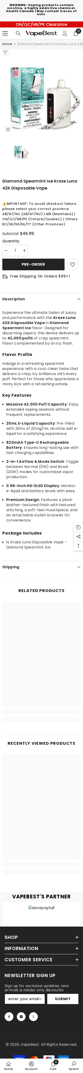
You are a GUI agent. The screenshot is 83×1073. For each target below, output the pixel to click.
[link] (41, 711)
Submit (63, 999)
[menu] (5, 33)
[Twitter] (33, 1016)
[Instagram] (21, 1016)
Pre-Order (33, 264)
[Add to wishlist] (72, 264)
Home (7, 44)
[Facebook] (9, 1016)
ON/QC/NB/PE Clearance (41, 24)
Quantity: (11, 241)
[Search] (18, 33)
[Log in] (64, 33)
